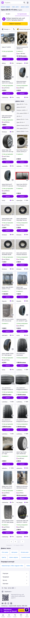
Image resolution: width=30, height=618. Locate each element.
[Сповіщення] (27, 2)
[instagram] (8, 603)
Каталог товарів (5, 7)
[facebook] (5, 603)
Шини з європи (13, 557)
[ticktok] (11, 603)
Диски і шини (25, 7)
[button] (8, 59)
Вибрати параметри (15, 23)
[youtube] (3, 603)
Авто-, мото (15, 7)
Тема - (7, 588)
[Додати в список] (12, 43)
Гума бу (4, 557)
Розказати (22, 610)
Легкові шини (24, 552)
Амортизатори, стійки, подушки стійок (12, 565)
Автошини (14, 552)
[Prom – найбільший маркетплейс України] (2, 2)
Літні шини (5, 552)
